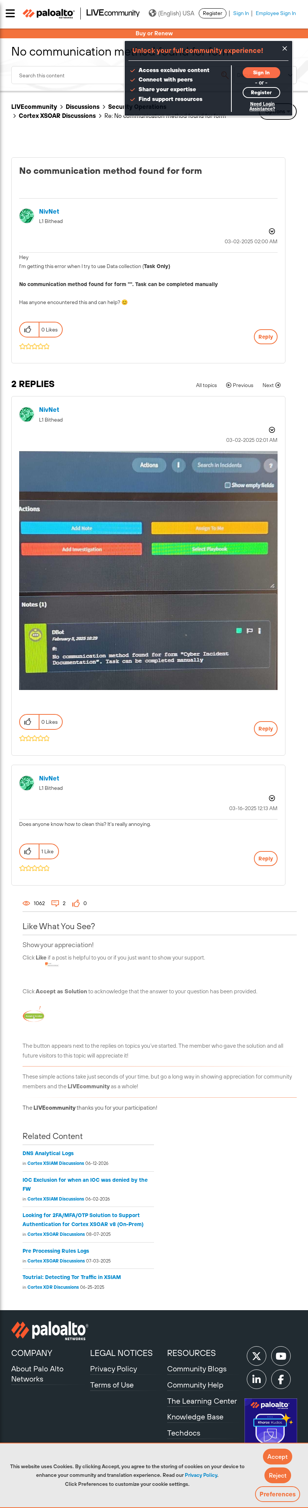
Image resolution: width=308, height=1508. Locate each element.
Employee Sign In (276, 13)
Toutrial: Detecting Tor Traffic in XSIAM (72, 1277)
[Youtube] (281, 1356)
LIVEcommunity (34, 106)
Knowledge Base (195, 1416)
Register (212, 13)
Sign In (241, 13)
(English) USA (176, 13)
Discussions (83, 106)
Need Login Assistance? (262, 106)
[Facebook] (281, 1379)
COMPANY (31, 1353)
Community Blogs (196, 1368)
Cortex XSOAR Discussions (57, 115)
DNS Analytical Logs (48, 1153)
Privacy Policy (201, 1475)
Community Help (195, 1384)
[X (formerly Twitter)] (256, 1356)
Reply (265, 337)
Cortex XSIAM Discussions (55, 1163)
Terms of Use (112, 1384)
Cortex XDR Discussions (53, 1287)
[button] (277, 1456)
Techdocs (183, 1432)
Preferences (278, 1494)
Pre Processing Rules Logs (56, 1251)
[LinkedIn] (256, 1379)
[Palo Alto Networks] (49, 1330)
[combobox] (122, 75)
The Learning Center (202, 1401)
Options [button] (271, 231)
